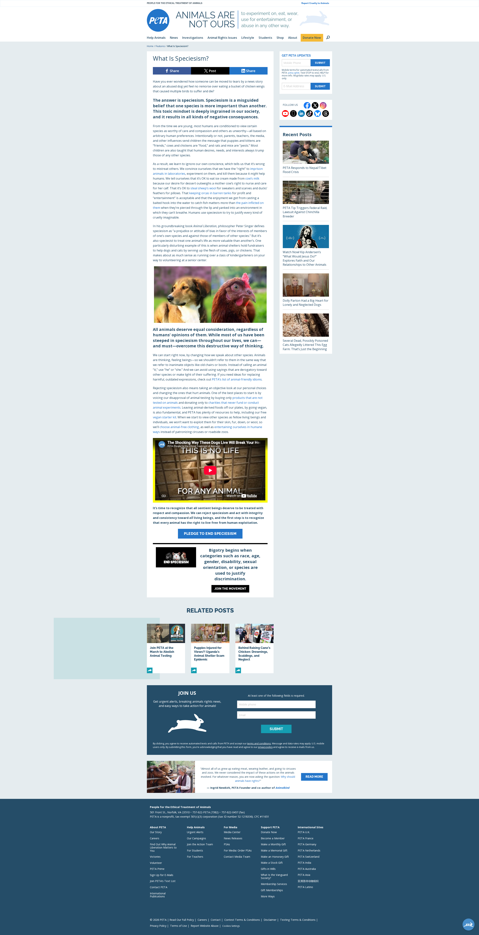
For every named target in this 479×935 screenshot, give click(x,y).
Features (160, 46)
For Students (195, 850)
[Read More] (239, 777)
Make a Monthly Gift (273, 844)
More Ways (268, 896)
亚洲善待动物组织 (308, 881)
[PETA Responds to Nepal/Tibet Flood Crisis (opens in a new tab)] (306, 159)
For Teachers (195, 856)
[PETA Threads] (325, 113)
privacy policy (265, 747)
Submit (320, 62)
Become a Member (273, 838)
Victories (155, 856)
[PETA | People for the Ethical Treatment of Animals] (158, 20)
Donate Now (269, 832)
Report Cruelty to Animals (315, 3)
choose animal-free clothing (179, 427)
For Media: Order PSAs (238, 850)
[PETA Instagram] (323, 105)
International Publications (158, 895)
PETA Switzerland (308, 856)
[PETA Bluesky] (317, 113)
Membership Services (274, 884)
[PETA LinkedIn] (301, 113)
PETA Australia (307, 869)
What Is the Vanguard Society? (274, 876)
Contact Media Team (237, 856)
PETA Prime (157, 869)
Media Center (232, 832)
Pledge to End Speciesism (210, 533)
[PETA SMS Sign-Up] (293, 113)
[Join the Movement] (210, 571)
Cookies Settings (231, 926)
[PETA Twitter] (315, 105)
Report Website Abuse (205, 926)
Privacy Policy (158, 926)
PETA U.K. (304, 832)
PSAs (227, 844)
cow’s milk (252, 178)
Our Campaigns (196, 838)
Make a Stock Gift (272, 862)
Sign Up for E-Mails (161, 875)
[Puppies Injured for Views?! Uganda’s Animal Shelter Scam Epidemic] (210, 648)
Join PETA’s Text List (163, 881)
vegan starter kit (164, 417)
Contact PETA (158, 887)
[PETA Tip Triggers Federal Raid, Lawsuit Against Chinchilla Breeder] (306, 201)
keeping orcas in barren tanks (210, 193)
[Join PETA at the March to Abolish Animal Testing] (166, 648)
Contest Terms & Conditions (242, 920)
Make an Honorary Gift (275, 856)
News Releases (233, 838)
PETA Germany (307, 844)
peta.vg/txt (293, 72)
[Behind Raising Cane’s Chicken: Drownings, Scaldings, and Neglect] (254, 648)
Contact (216, 920)
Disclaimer (270, 920)
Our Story (156, 832)
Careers (154, 838)
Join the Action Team (200, 844)
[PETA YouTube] (285, 113)
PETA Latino (305, 887)
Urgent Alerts (195, 832)
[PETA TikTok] (309, 113)
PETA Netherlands (309, 850)
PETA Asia (304, 875)
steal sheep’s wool (203, 188)
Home (150, 46)
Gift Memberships (272, 890)
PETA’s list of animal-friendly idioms (237, 379)
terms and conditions (259, 743)
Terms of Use (178, 926)
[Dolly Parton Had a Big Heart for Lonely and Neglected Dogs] (306, 291)
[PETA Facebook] (307, 105)
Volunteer (156, 863)
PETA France (305, 838)
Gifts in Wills (268, 869)
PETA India (304, 862)
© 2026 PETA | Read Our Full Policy (172, 920)
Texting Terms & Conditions (297, 920)
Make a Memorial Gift (274, 850)
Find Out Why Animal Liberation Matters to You (163, 847)
